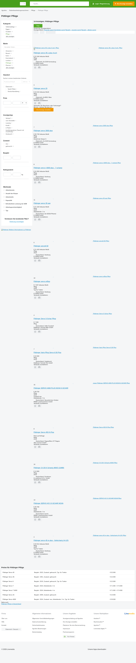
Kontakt (3, 625)
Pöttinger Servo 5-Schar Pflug (45, 319)
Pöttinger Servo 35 (8, 577)
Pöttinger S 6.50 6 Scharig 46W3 (49, 468)
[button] (35, 67)
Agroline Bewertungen (39, 628)
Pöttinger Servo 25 (8, 595)
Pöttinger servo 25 (40, 88)
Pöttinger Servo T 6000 (10, 590)
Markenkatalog (37, 632)
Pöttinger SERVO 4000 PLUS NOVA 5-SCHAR (51, 388)
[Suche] (32, 3)
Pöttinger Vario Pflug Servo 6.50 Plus (47, 352)
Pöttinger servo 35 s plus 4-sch (45, 53)
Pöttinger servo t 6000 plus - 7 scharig (48, 168)
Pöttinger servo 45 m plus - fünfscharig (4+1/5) (51, 540)
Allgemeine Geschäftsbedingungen (43, 618)
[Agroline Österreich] (9, 3)
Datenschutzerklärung (39, 622)
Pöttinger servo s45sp (42, 281)
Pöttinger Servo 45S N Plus (44, 432)
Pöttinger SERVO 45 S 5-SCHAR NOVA (48, 503)
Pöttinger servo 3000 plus (43, 131)
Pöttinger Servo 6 (8, 581)
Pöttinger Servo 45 (8, 572)
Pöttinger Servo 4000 (9, 599)
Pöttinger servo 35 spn (42, 203)
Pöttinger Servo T (8, 586)
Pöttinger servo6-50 (41, 246)
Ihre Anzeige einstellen (43, 110)
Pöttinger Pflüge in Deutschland (11, 604)
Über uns (4, 618)
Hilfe (2, 622)
